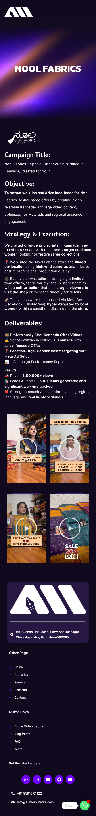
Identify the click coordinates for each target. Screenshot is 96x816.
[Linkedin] (70, 779)
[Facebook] (59, 779)
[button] (26, 449)
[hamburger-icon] (86, 12)
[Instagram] (37, 779)
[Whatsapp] (25, 779)
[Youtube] (48, 779)
